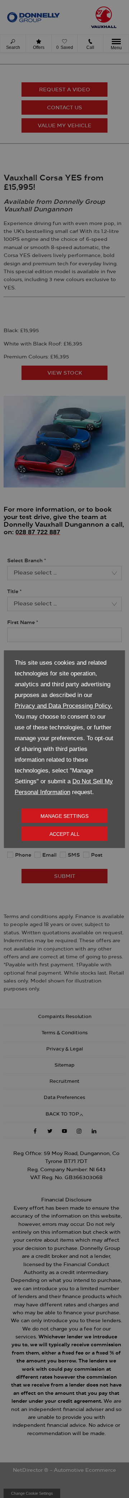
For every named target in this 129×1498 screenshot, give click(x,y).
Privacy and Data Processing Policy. (64, 705)
